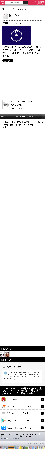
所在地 (22, 49)
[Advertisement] (22, 81)
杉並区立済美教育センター (25, 122)
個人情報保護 (24, 434)
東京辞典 (6, 9)
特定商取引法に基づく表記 (9, 434)
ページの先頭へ (34, 443)
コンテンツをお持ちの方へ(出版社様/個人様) (16, 436)
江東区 (23, 9)
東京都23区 (15, 9)
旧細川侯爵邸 (27, 125)
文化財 (32, 53)
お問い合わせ (34, 434)
